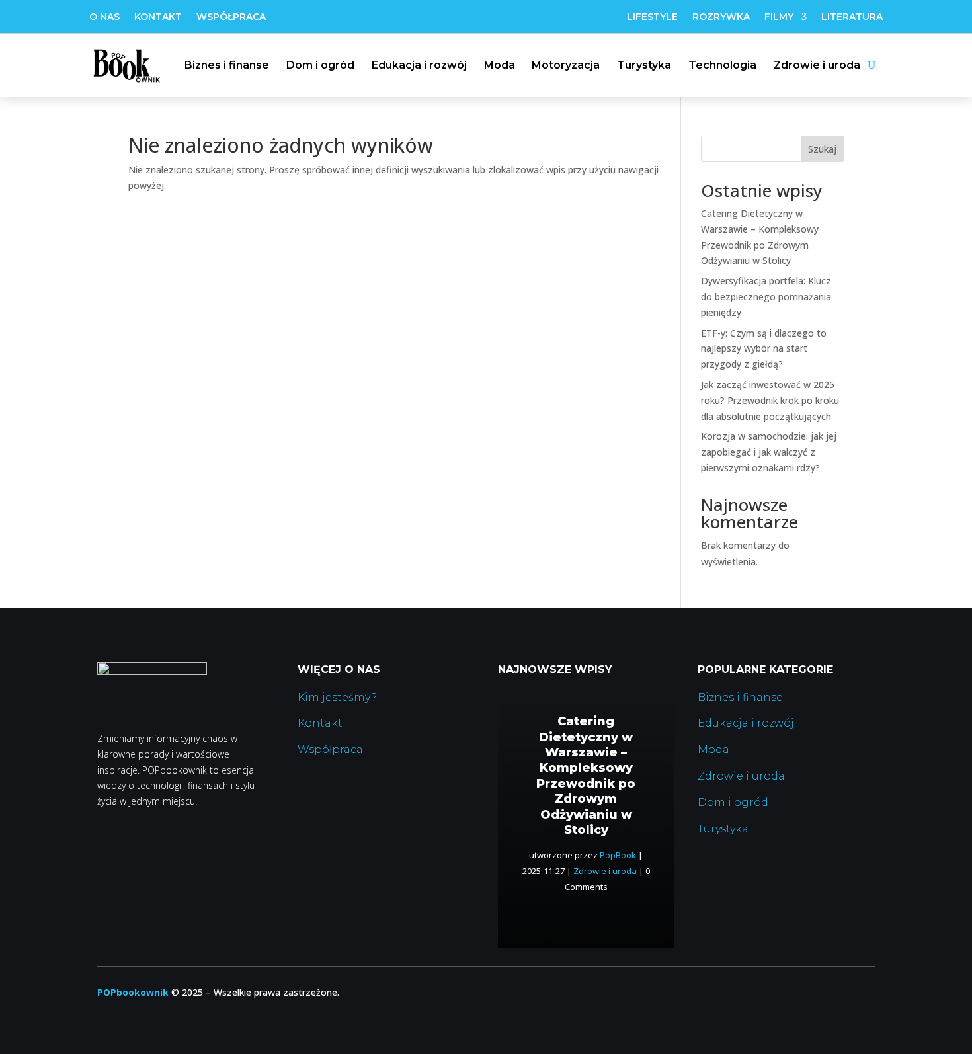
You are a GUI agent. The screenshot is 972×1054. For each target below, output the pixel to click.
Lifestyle (652, 17)
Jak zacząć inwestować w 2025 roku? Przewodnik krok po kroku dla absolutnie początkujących (770, 400)
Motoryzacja (566, 65)
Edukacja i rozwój (419, 65)
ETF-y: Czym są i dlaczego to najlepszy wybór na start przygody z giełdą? (764, 349)
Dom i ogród (320, 65)
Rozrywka (721, 17)
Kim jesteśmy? (337, 697)
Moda (499, 65)
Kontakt (158, 17)
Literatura (852, 17)
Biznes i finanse (226, 65)
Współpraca (231, 17)
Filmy (778, 17)
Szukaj (822, 149)
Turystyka (644, 65)
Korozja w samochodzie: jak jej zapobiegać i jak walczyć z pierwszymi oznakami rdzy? (768, 452)
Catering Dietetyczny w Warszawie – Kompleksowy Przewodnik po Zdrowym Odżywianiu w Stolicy (585, 775)
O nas (104, 17)
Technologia (722, 65)
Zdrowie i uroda (817, 65)
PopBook (618, 855)
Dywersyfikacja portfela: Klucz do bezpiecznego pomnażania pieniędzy (766, 296)
